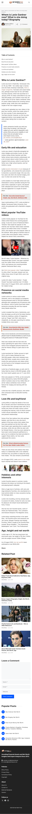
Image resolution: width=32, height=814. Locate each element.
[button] (29, 2)
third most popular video (11, 270)
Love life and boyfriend (7, 69)
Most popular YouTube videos (9, 64)
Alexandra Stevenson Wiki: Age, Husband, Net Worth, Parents (17, 738)
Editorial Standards (7, 790)
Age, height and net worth (8, 74)
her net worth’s (18, 542)
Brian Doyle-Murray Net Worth (14, 722)
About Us (4, 785)
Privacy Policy (5, 772)
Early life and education (7, 61)
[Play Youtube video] (16, 247)
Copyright (4, 777)
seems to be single (24, 459)
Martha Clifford (9, 23)
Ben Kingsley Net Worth (12, 717)
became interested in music (14, 169)
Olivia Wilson (4, 579)
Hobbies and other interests (9, 72)
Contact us (4, 787)
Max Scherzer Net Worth (12, 712)
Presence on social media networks (10, 67)
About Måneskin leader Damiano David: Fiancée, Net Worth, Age (13, 649)
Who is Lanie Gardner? (7, 59)
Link (21, 24)
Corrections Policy (7, 774)
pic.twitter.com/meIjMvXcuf (12, 137)
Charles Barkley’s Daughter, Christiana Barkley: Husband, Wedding (16, 728)
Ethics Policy (5, 770)
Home (3, 10)
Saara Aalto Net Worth (12, 733)
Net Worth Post (18, 807)
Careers (4, 792)
